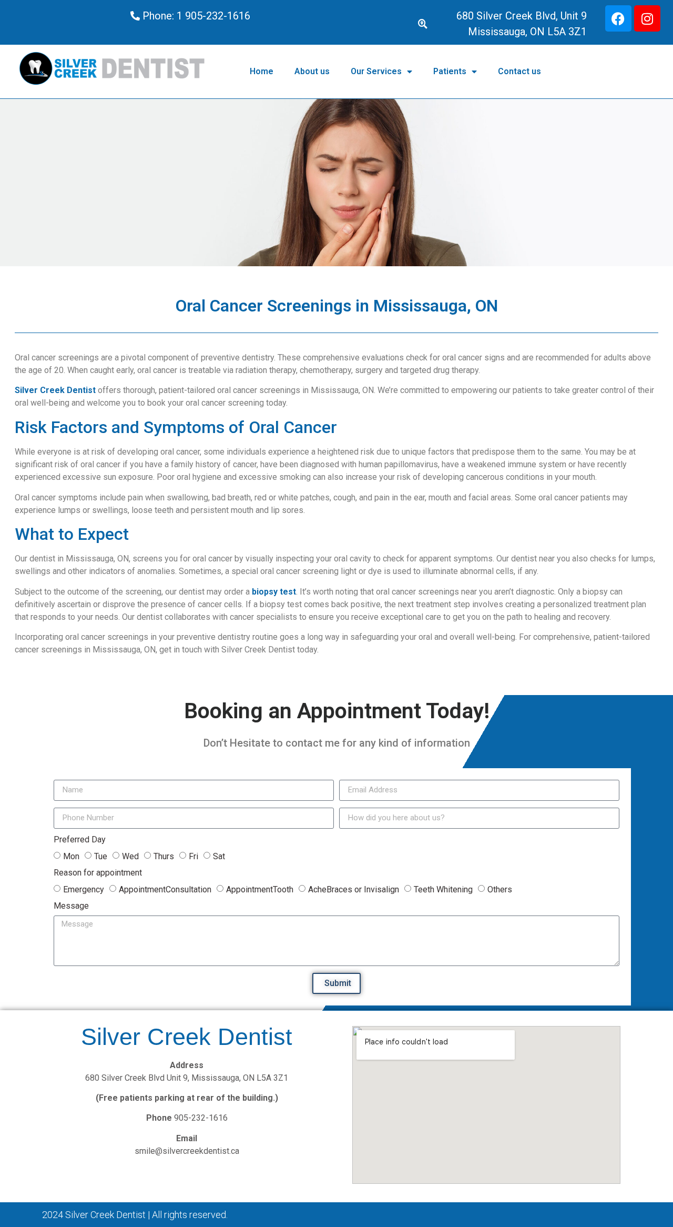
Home (261, 71)
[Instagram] (647, 18)
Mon (71, 856)
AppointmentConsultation (165, 889)
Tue (100, 856)
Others (499, 889)
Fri (193, 856)
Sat (219, 856)
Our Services (376, 71)
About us (312, 71)
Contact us (519, 71)
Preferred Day (80, 840)
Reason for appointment (98, 873)
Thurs (164, 856)
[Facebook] (618, 18)
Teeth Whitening (443, 889)
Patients (449, 71)
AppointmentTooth (259, 889)
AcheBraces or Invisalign (353, 889)
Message (71, 906)
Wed (130, 856)
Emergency (83, 889)
